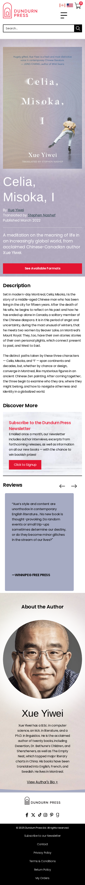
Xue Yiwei (16, 210)
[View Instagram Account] (45, 816)
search (78, 28)
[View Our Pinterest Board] (51, 816)
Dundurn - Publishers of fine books (21, 10)
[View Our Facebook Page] (27, 816)
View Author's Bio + (42, 782)
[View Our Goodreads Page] (57, 816)
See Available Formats (42, 268)
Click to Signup (25, 465)
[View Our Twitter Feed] (33, 816)
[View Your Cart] (78, 5)
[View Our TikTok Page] (39, 816)
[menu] (64, 15)
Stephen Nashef (42, 215)
